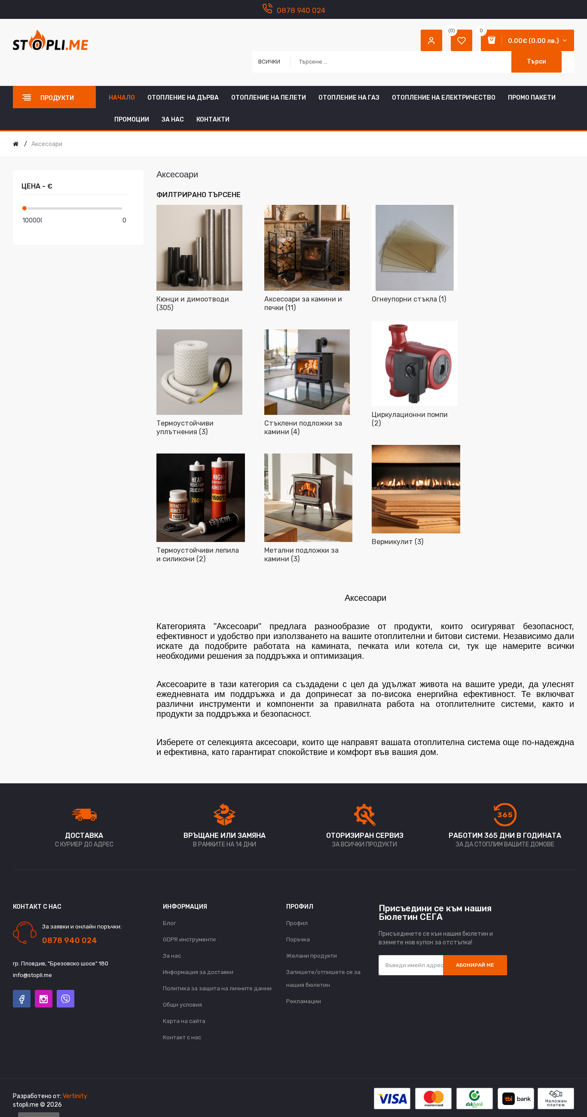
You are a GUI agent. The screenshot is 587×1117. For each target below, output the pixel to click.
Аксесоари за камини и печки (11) (303, 303)
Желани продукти (311, 956)
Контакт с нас (182, 1037)
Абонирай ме (475, 965)
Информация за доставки (198, 972)
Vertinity (75, 1096)
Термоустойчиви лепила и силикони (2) (197, 554)
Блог (169, 923)
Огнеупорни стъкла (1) (409, 299)
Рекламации (303, 1001)
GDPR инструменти (189, 939)
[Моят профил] (431, 40)
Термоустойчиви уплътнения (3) (185, 427)
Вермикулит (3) (397, 542)
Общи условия (182, 1004)
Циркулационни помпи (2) (410, 419)
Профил (297, 923)
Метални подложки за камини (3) (301, 554)
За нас (172, 956)
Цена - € (36, 186)
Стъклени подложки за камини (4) (303, 427)
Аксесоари (46, 144)
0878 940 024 (301, 10)
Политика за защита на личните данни (217, 988)
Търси (536, 61)
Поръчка (298, 939)
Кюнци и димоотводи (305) (192, 303)
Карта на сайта (184, 1021)
